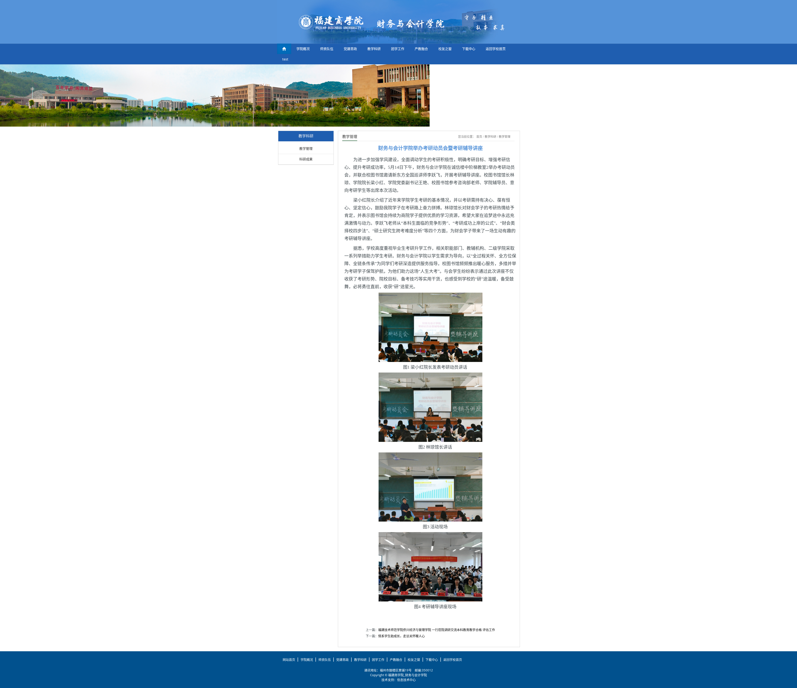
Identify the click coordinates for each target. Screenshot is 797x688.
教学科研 (374, 48)
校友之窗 (445, 48)
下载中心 (468, 48)
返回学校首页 (496, 48)
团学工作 (397, 48)
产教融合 (421, 48)
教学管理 (306, 148)
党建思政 (350, 48)
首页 (479, 136)
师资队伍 (326, 48)
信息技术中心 (406, 680)
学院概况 (303, 48)
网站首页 (289, 659)
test (285, 59)
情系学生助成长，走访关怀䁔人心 (401, 636)
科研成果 (306, 159)
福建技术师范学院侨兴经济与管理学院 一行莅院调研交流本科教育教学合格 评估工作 (436, 630)
